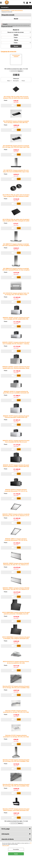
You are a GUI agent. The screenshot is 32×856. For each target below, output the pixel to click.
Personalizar (16, 849)
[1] (14, 646)
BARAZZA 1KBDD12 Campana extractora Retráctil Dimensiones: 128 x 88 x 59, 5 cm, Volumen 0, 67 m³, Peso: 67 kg (16, 589)
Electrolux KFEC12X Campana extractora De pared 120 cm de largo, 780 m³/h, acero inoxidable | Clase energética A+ (16, 687)
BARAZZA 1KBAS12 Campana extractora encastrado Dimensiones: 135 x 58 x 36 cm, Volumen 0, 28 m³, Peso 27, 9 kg (16, 540)
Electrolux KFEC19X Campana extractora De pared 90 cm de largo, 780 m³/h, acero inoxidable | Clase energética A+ (16, 786)
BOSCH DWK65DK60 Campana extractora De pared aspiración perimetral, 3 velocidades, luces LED (16, 613)
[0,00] (30, 2)
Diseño (16, 35)
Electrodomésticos (5, 7)
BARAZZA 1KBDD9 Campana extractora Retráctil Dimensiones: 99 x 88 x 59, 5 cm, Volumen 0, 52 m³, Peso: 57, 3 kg (16, 564)
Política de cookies (5, 845)
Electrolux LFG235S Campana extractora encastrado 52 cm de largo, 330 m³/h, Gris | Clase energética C (16, 736)
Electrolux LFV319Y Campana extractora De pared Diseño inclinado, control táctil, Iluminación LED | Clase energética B (16, 810)
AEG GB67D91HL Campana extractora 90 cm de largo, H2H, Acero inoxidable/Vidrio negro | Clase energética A (16, 171)
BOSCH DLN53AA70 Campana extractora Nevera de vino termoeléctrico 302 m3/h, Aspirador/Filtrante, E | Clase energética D (16, 663)
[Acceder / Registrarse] (27, 2)
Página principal (4, 25)
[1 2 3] (14, 105)
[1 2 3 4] (14, 793)
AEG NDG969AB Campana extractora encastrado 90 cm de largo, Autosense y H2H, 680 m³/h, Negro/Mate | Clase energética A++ (16, 122)
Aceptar (16, 853)
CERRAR (30, 843)
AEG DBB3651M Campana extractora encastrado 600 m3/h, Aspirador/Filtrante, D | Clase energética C (16, 270)
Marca (16, 40)
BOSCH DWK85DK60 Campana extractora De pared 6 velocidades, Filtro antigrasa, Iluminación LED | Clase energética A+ (16, 638)
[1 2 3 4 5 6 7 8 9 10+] (14, 744)
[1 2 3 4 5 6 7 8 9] (14, 719)
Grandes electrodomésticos (22, 25)
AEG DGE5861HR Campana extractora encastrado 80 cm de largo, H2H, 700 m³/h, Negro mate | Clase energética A (16, 147)
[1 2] (14, 130)
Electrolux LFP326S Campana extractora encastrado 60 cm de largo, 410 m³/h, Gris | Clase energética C (16, 712)
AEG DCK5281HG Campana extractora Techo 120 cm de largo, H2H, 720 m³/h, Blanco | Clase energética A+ (16, 294)
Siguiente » (20, 71)
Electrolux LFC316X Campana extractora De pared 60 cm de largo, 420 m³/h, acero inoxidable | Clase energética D (16, 761)
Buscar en (16, 30)
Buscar (16, 18)
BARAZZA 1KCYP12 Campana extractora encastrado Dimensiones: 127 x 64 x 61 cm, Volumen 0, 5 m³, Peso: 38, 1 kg (16, 491)
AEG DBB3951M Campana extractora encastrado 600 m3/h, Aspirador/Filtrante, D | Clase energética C (16, 245)
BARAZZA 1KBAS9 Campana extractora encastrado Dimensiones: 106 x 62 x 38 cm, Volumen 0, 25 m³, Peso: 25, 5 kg (16, 515)
